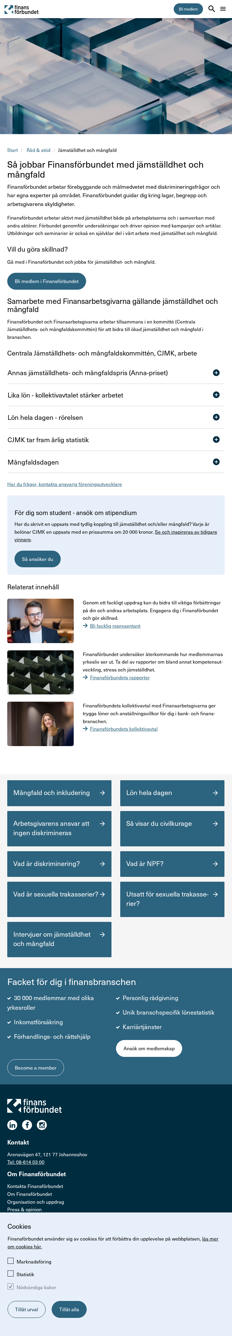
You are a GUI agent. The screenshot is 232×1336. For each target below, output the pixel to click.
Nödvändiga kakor (36, 1287)
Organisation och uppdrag (35, 1201)
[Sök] (211, 8)
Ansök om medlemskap (149, 1048)
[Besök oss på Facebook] (29, 1125)
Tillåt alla (69, 1309)
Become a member (35, 1067)
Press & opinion (24, 1209)
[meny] (223, 9)
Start (12, 149)
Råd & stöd (38, 149)
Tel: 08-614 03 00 (25, 1161)
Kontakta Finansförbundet (35, 1186)
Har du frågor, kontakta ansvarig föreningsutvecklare (64, 484)
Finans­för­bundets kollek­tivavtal (124, 728)
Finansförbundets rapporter (120, 677)
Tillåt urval (26, 1309)
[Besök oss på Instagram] (44, 1125)
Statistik (25, 1274)
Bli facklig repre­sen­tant (115, 625)
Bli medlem (188, 9)
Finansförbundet (22, 9)
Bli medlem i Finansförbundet (47, 281)
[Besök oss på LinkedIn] (14, 1125)
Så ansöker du (37, 558)
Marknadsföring (34, 1261)
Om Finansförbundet (29, 1193)
